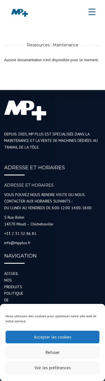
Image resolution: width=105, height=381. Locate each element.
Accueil (11, 273)
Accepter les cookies (52, 337)
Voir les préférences (52, 367)
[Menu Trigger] (92, 12)
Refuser (53, 352)
